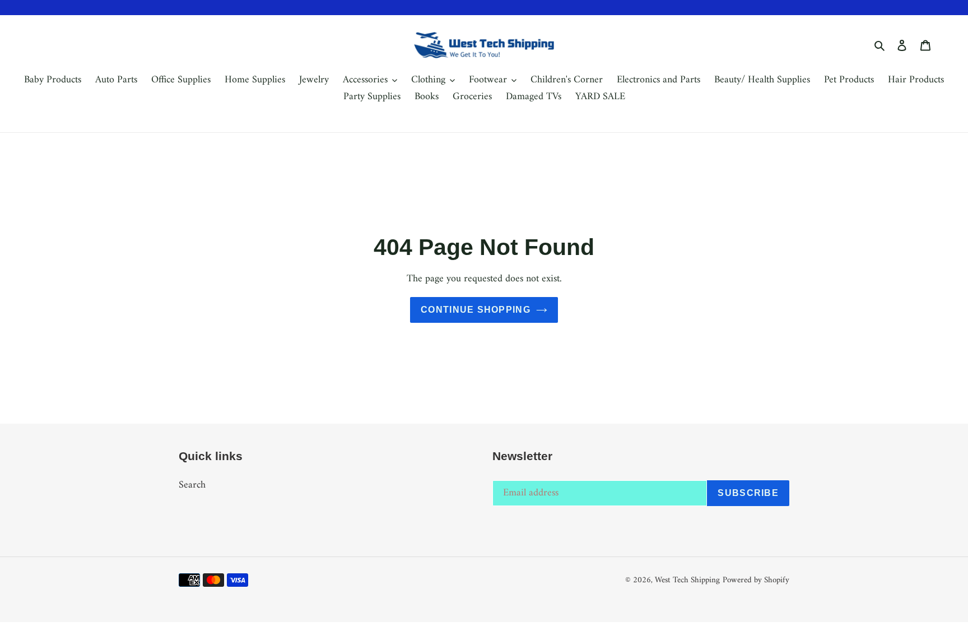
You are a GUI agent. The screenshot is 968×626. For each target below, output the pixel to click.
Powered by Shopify (756, 580)
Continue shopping (475, 309)
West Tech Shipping (687, 580)
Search (192, 485)
